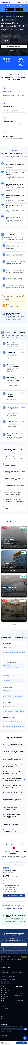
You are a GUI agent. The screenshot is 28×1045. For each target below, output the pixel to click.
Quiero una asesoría (14, 50)
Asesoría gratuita (8, 948)
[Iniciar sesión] (23, 2)
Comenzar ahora (22, 1042)
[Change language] (19, 2)
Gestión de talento (5, 1006)
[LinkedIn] (2, 982)
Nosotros (3, 1021)
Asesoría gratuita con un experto (15, 908)
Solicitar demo (4, 1011)
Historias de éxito (19, 1000)
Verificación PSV (4, 1008)
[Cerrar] (26, 8)
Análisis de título (18, 995)
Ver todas (13, 624)
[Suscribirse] (25, 1029)
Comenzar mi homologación (15, 46)
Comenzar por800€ (7, 944)
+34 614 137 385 (4, 1035)
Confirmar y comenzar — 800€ (15, 895)
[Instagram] (5, 982)
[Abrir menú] (26, 2)
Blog (2, 1016)
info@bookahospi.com (5, 1033)
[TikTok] (8, 982)
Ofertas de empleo (19, 991)
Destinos (17, 997)
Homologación (8, 16)
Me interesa (13, 546)
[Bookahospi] (6, 2)
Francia (14, 16)
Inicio (2, 16)
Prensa (2, 1018)
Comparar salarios (19, 993)
